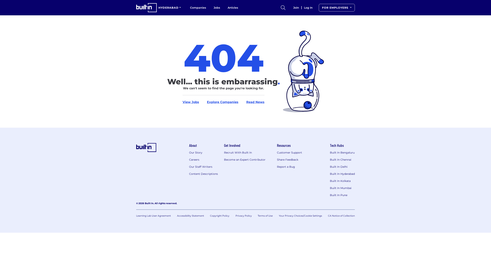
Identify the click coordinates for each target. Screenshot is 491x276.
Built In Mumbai (341, 188)
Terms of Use (265, 215)
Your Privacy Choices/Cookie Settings (300, 215)
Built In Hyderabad (342, 174)
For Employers (335, 7)
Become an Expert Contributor (244, 159)
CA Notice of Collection (341, 215)
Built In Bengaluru (342, 152)
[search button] (283, 7)
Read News (255, 102)
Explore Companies (222, 102)
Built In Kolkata (340, 181)
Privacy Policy (244, 215)
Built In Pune (338, 195)
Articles (233, 7)
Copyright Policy (219, 215)
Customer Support (289, 152)
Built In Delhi (339, 166)
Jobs (217, 7)
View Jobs (191, 102)
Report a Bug (286, 166)
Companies (198, 7)
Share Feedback (287, 159)
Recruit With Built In (238, 152)
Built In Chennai (340, 159)
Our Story (195, 152)
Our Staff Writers (200, 166)
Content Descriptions (203, 174)
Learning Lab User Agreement (153, 215)
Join (296, 7)
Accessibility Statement (190, 215)
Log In (308, 7)
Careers (194, 159)
